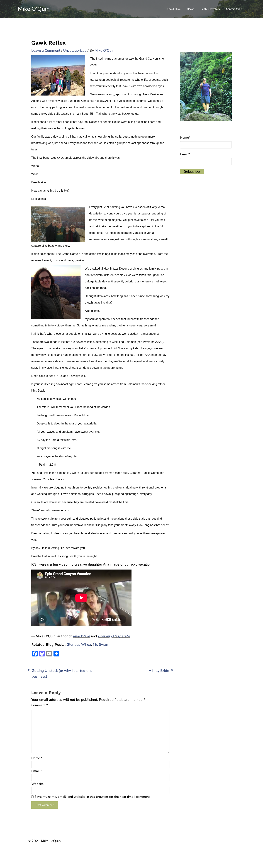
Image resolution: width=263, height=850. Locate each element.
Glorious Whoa (79, 644)
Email (36, 771)
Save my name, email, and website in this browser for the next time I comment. (92, 797)
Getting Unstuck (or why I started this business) (62, 673)
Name (36, 758)
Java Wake (81, 636)
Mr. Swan (100, 644)
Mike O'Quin (34, 9)
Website (37, 784)
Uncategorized (75, 50)
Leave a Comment (45, 50)
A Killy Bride (159, 670)
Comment (39, 705)
